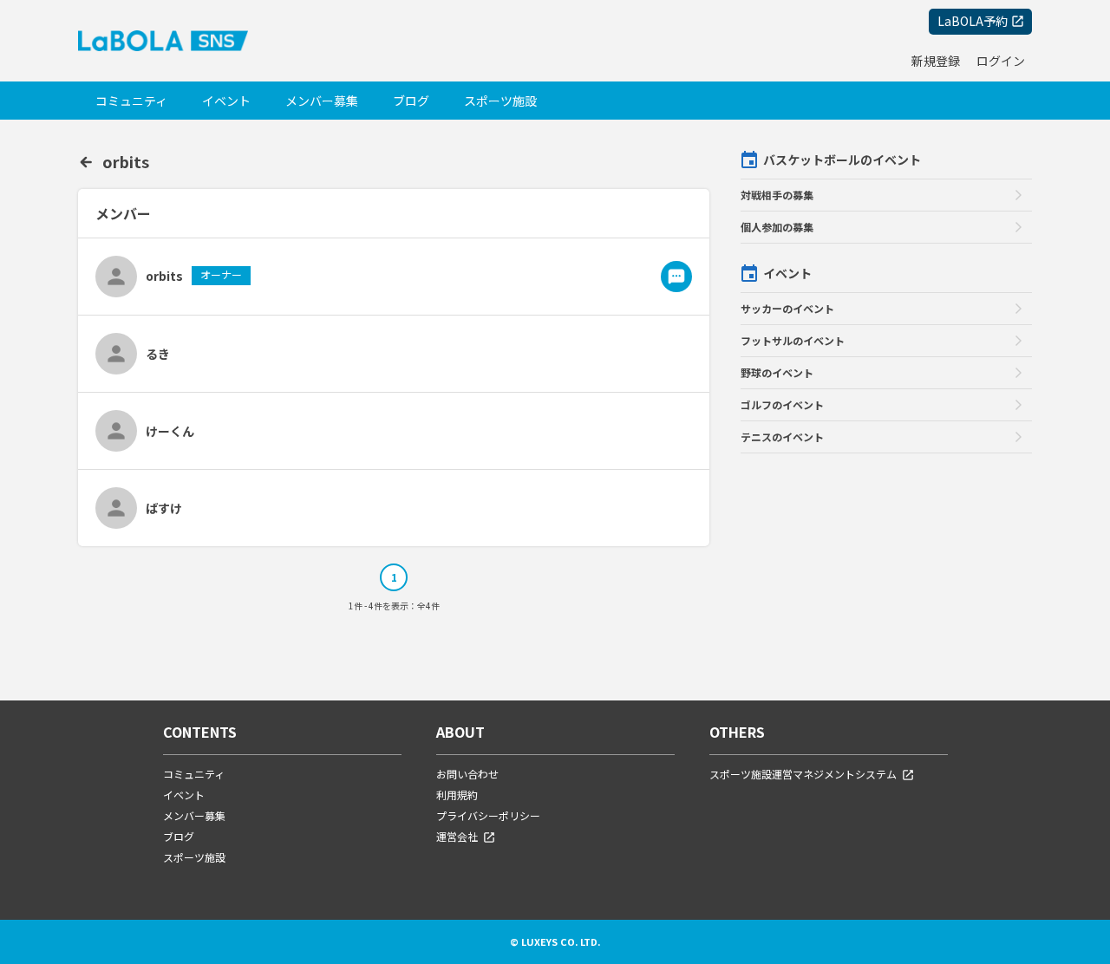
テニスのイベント (782, 436)
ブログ (411, 100)
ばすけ (164, 508)
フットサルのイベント (793, 340)
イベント (226, 100)
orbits (125, 161)
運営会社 (457, 836)
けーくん (170, 431)
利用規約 (457, 794)
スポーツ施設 (500, 100)
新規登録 (935, 60)
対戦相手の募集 (777, 194)
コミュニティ (131, 100)
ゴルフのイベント (782, 404)
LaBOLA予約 (972, 20)
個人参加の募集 (777, 226)
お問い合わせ (467, 773)
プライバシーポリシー (488, 815)
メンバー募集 (321, 100)
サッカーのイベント (787, 308)
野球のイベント (777, 372)
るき (158, 354)
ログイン (1000, 60)
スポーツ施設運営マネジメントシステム (803, 773)
